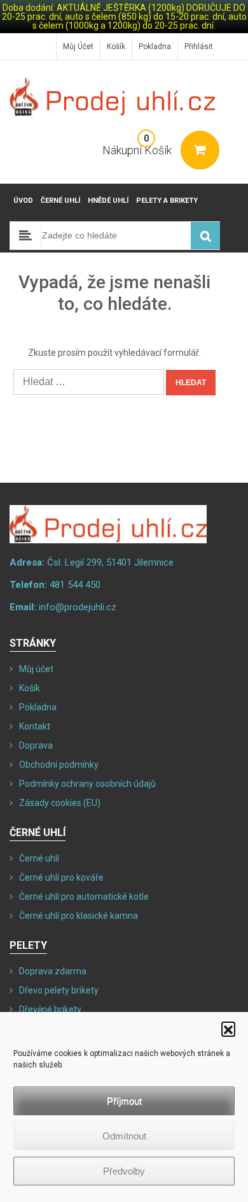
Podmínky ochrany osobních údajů (87, 784)
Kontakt (34, 726)
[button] (228, 1028)
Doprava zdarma (52, 971)
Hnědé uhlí (108, 200)
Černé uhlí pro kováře (61, 877)
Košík (116, 46)
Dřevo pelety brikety (59, 990)
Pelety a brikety (167, 200)
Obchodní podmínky (59, 764)
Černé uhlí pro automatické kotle (84, 896)
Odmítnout (124, 1136)
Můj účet (78, 46)
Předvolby (124, 1171)
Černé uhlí (60, 200)
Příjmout (124, 1101)
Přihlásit (198, 46)
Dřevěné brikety (50, 1009)
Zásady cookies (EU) (59, 803)
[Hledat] (205, 235)
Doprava (36, 745)
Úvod (23, 200)
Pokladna (155, 46)
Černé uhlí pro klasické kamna (78, 916)
